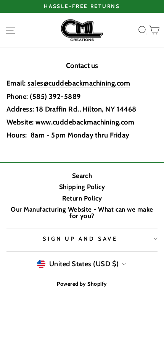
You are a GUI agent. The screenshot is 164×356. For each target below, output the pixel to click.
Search (82, 176)
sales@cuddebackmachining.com (78, 83)
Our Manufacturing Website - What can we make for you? (82, 213)
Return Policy (82, 198)
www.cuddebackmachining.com (84, 122)
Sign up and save (80, 238)
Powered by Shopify (82, 283)
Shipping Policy (82, 187)
